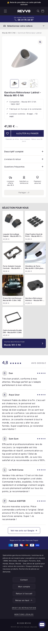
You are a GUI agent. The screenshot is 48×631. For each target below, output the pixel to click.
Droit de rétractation (24, 608)
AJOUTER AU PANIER (27, 133)
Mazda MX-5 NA (9, 33)
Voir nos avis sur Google (22, 530)
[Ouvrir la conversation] (42, 625)
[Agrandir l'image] (40, 42)
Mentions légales (23, 614)
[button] (5, 11)
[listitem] (12, 226)
